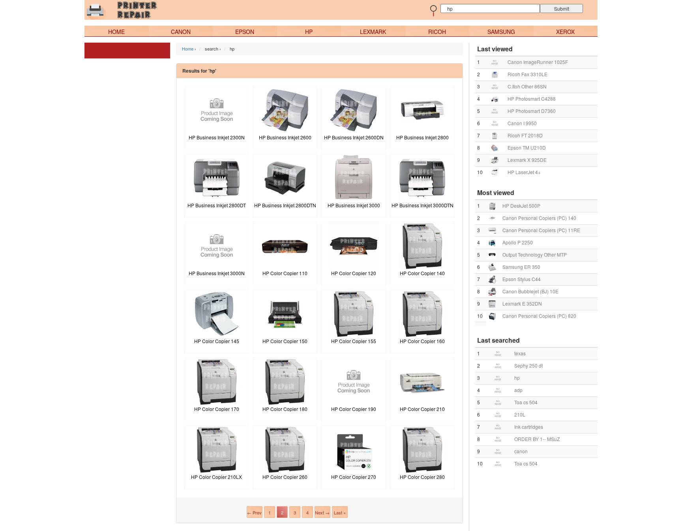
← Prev (254, 512)
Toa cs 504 (526, 402)
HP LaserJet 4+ (524, 172)
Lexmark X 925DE (527, 159)
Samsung (501, 32)
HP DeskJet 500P (521, 205)
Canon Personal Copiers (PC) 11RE (541, 230)
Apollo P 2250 (517, 242)
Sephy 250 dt (528, 365)
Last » (340, 512)
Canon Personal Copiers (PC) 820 (539, 315)
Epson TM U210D (527, 147)
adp (518, 390)
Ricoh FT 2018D (525, 135)
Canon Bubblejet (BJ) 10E (530, 291)
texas (520, 353)
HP (309, 32)
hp (517, 377)
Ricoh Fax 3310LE (527, 74)
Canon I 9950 (522, 123)
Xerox (565, 32)
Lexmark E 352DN (522, 303)
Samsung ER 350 (521, 266)
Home (116, 32)
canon (521, 451)
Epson (244, 32)
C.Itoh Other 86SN (527, 86)
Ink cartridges (528, 426)
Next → (322, 512)
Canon (181, 32)
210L (519, 414)
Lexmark (373, 32)
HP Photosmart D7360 (532, 110)
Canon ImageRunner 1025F (538, 61)
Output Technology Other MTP (534, 254)
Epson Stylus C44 (521, 279)
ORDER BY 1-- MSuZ (537, 438)
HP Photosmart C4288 (532, 98)
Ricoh (437, 32)
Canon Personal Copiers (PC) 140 (539, 217)
